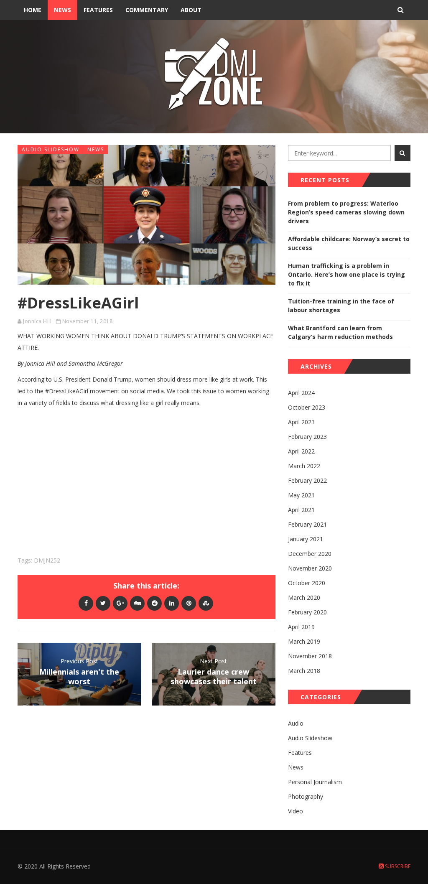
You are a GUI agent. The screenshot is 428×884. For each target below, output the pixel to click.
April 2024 (301, 393)
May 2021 (301, 495)
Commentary (146, 10)
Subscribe (397, 866)
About (191, 10)
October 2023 (306, 407)
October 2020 (306, 583)
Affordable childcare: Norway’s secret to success (349, 243)
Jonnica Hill (37, 321)
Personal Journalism (315, 782)
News (62, 10)
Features (98, 10)
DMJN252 (47, 560)
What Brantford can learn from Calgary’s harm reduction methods (340, 332)
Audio (295, 723)
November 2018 (310, 656)
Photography (305, 796)
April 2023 (301, 422)
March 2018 (304, 671)
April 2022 (301, 451)
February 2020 (307, 612)
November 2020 (310, 568)
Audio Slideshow (50, 149)
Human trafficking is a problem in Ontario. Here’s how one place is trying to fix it (346, 274)
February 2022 (307, 480)
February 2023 (307, 437)
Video (295, 811)
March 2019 (304, 641)
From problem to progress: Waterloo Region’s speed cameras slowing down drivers (346, 212)
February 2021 (307, 524)
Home (32, 10)
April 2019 (301, 627)
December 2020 (309, 554)
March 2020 (304, 597)
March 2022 (304, 466)
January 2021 (305, 539)
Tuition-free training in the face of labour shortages (341, 305)
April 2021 (301, 510)
